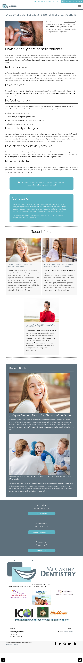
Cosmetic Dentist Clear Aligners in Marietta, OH (41, 185)
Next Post (74, 360)
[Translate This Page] (80, 660)
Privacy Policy (9, 644)
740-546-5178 (54, 215)
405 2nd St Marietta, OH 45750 (48, 2)
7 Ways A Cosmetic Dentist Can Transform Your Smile (19, 266)
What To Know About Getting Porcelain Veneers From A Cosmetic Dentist (59, 266)
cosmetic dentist (69, 22)
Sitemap (16, 644)
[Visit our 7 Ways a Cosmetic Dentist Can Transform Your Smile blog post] (23, 250)
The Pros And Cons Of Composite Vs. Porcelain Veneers (40, 326)
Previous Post (10, 360)
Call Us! (74, 1)
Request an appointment (22, 215)
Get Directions (41, 513)
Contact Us (41, 550)
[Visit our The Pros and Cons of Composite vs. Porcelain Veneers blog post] (41, 310)
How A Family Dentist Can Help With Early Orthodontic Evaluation (40, 478)
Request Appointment (41, 532)
